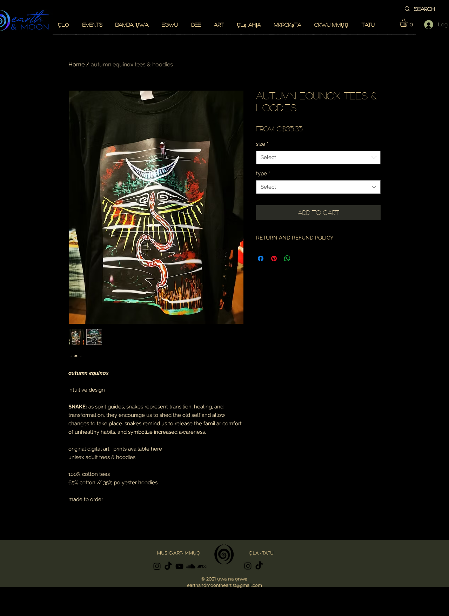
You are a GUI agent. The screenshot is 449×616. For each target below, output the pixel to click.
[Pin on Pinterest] (274, 258)
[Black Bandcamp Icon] (202, 566)
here (156, 449)
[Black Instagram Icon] (157, 566)
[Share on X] (300, 258)
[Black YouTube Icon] (179, 566)
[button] (408, 23)
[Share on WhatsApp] (287, 258)
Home (76, 64)
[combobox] (318, 157)
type (263, 173)
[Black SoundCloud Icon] (190, 566)
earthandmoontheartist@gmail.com (224, 585)
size (262, 144)
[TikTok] (168, 566)
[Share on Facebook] (260, 258)
